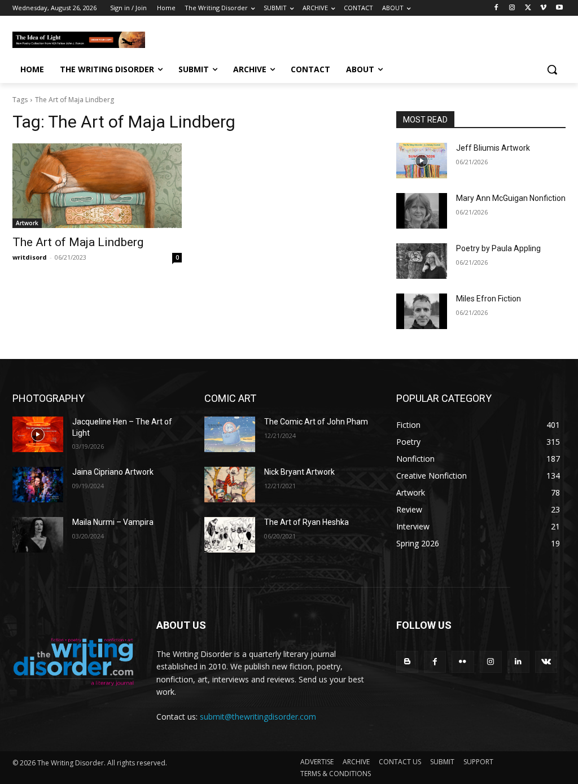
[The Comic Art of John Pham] (229, 434)
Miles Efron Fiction (488, 298)
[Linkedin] (518, 662)
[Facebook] (496, 8)
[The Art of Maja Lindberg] (97, 185)
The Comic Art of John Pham (316, 421)
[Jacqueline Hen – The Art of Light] (37, 434)
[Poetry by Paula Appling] (421, 261)
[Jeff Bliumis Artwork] (421, 160)
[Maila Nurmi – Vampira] (37, 535)
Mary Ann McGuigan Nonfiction (511, 198)
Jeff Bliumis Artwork (493, 147)
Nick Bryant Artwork (299, 471)
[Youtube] (559, 8)
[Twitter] (528, 8)
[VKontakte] (546, 662)
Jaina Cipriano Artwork (113, 471)
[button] (552, 69)
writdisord (29, 257)
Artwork (27, 223)
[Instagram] (512, 8)
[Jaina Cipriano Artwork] (37, 484)
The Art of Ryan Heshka (306, 522)
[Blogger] (407, 662)
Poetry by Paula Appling (498, 248)
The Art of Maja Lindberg (77, 242)
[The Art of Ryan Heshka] (229, 535)
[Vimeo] (543, 8)
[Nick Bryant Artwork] (229, 484)
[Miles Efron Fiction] (421, 311)
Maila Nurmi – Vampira (113, 522)
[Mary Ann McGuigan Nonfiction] (421, 211)
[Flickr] (463, 662)
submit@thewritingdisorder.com (258, 716)
